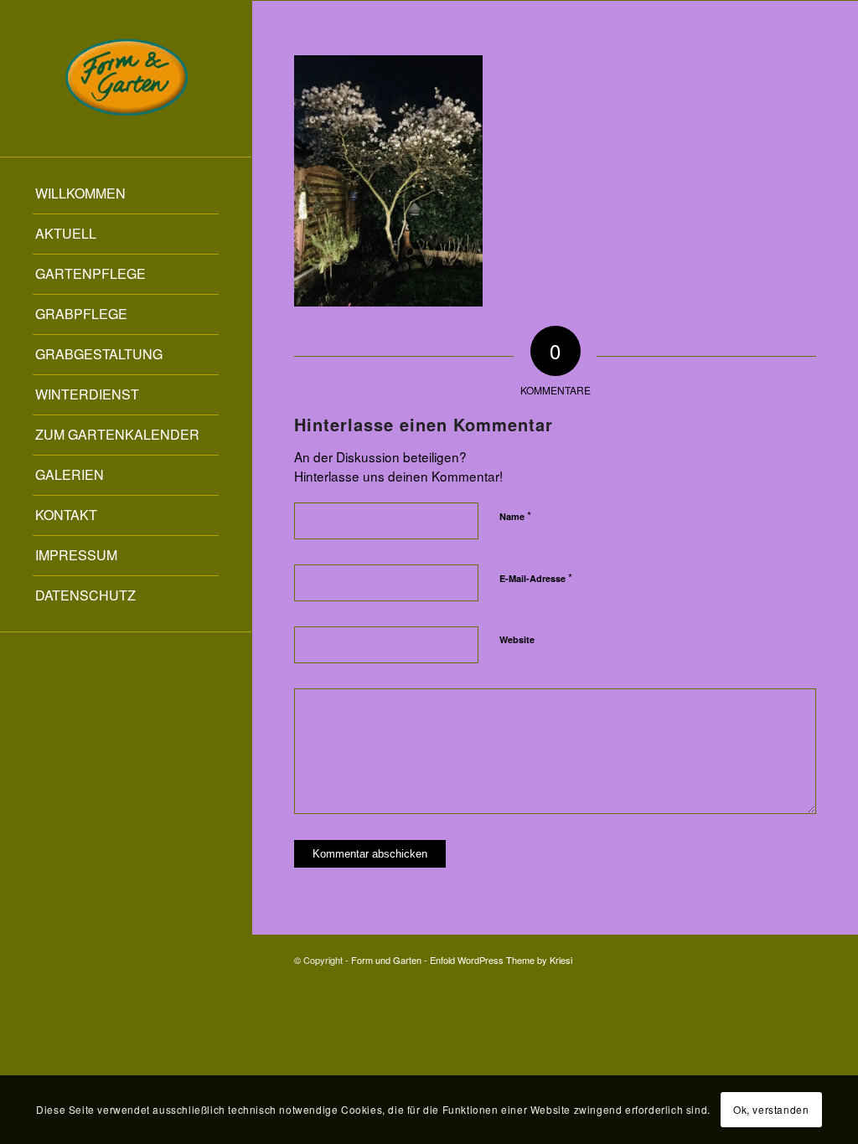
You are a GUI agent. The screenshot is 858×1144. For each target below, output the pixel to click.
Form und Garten (386, 959)
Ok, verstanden (771, 1109)
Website (517, 639)
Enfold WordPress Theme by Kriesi (501, 959)
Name (515, 515)
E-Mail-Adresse (535, 577)
